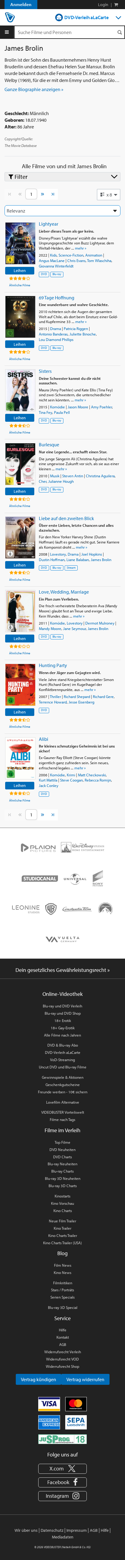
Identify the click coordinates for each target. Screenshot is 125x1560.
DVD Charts (62, 1156)
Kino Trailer (62, 1228)
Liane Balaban (77, 559)
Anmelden (21, 4)
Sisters (45, 371)
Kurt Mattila (48, 780)
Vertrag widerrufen (85, 1379)
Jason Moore (78, 406)
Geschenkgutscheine (63, 1084)
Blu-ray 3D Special (62, 1307)
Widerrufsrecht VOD (62, 1359)
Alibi (43, 739)
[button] (108, 194)
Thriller (55, 696)
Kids (53, 255)
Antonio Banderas (53, 334)
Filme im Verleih (62, 1130)
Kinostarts (62, 1196)
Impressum (76, 1530)
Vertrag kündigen (38, 1379)
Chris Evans (76, 260)
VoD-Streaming (62, 1059)
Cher (42, 481)
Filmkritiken (62, 1282)
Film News (62, 1265)
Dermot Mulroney (99, 623)
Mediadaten (62, 1537)
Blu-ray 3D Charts (63, 1185)
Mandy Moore (50, 628)
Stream (71, 568)
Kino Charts (62, 1210)
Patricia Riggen (76, 328)
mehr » (80, 248)
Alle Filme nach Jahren (62, 1035)
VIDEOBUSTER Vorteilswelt (62, 1112)
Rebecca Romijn (98, 780)
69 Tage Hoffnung (56, 298)
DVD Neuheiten (62, 1149)
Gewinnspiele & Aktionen (62, 1077)
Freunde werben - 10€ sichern (62, 1091)
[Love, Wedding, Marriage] (20, 611)
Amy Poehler (101, 406)
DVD (44, 274)
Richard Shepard (77, 696)
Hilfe (62, 1329)
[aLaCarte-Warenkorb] (116, 4)
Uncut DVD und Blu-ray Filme (62, 1066)
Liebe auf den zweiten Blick (66, 518)
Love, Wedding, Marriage (64, 592)
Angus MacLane (52, 260)
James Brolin (101, 559)
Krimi (71, 774)
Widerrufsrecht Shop (62, 1366)
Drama (55, 328)
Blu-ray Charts (62, 1171)
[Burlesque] (20, 464)
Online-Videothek (62, 993)
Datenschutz (52, 1530)
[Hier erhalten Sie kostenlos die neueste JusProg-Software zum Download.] (62, 1439)
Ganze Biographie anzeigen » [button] (34, 89)
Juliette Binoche (82, 334)
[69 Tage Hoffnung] (20, 317)
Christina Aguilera (100, 475)
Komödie (57, 406)
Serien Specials (62, 1297)
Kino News (62, 1272)
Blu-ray (56, 274)
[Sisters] (20, 390)
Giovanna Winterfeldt (56, 266)
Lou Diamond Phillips (56, 339)
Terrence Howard (53, 702)
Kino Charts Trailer (62, 1235)
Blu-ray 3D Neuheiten (62, 1178)
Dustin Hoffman (52, 559)
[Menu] (7, 32)
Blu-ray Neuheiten (62, 1163)
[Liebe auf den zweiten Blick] (20, 537)
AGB (62, 1344)
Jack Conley (48, 785)
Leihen (20, 270)
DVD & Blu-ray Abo (62, 1045)
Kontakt (62, 1337)
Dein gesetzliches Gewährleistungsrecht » (62, 969)
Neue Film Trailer (62, 1220)
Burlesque (49, 444)
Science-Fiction (71, 255)
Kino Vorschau (62, 1203)
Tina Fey (45, 412)
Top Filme (62, 1142)
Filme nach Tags (62, 1119)
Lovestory (58, 554)
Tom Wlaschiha (99, 260)
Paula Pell (62, 412)
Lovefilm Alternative (62, 1102)
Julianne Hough (61, 481)
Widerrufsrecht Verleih (62, 1351)
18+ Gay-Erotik (63, 1027)
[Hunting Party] (20, 685)
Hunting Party (53, 665)
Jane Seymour (74, 628)
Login (103, 4)
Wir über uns (26, 1530)
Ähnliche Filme (19, 285)
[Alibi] (20, 758)
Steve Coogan (71, 780)
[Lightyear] (20, 243)
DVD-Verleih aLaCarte (86, 17)
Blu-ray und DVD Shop (63, 1013)
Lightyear (48, 224)
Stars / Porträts (62, 1289)
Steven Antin (72, 475)
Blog (62, 1253)
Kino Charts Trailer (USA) (62, 1242)
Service (62, 1318)
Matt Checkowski (92, 774)
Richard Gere (103, 696)
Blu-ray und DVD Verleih (62, 1005)
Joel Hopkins (91, 554)
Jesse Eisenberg (81, 702)
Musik (54, 475)
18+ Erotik (62, 1020)
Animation (93, 255)
